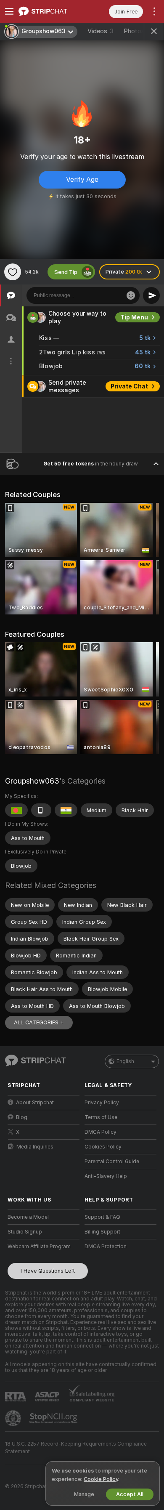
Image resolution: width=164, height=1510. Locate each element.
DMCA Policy (100, 1132)
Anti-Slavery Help (106, 1176)
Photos (137, 31)
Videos (100, 31)
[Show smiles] (131, 295)
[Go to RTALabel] (16, 1396)
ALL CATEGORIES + (39, 1022)
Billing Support (102, 1232)
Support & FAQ (102, 1217)
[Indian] (66, 810)
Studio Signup (25, 1232)
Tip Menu (134, 317)
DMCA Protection (106, 1246)
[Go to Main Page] (50, 11)
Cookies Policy (103, 1147)
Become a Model (28, 1217)
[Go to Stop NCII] (54, 1418)
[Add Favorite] (12, 271)
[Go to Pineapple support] (14, 1418)
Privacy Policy (102, 1103)
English (125, 1061)
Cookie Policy (101, 1479)
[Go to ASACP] (47, 1396)
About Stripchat (35, 1103)
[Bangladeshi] (16, 810)
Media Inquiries (34, 1147)
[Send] (151, 295)
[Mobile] (41, 810)
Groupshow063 (32, 780)
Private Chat (129, 386)
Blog (21, 1117)
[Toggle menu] (9, 11)
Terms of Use (101, 1117)
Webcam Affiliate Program (39, 1246)
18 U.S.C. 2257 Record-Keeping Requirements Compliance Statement (76, 1447)
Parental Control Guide (112, 1161)
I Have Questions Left (48, 1271)
